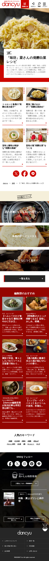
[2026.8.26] (36, 303)
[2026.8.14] (12, 388)
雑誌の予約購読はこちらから (35, 519)
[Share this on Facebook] (24, 173)
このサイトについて (10, 541)
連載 (13, 183)
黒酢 (29, 441)
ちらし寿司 (11, 444)
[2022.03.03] (36, 94)
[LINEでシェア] (33, 173)
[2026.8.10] (12, 346)
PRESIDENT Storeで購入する (14, 519)
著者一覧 (31, 541)
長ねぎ (36, 441)
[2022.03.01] (36, 135)
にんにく (30, 444)
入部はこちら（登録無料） (24, 483)
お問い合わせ (33, 551)
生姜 (19, 444)
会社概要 (7, 551)
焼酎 (10, 441)
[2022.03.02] (12, 135)
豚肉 (23, 441)
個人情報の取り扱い (10, 546)
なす (38, 444)
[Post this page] (16, 173)
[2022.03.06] (12, 94)
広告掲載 (31, 546)
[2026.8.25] (12, 303)
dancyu (5, 183)
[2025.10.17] (36, 388)
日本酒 (17, 441)
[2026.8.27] (36, 346)
